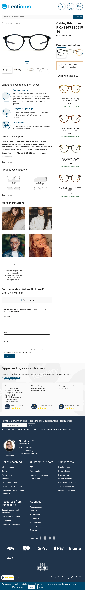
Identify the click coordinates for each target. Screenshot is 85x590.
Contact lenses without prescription (10, 511)
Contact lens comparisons (11, 524)
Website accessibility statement (13, 486)
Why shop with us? (37, 522)
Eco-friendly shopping (66, 490)
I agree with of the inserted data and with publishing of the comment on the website (23, 351)
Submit (9, 356)
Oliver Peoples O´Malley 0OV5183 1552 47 (70, 129)
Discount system (64, 475)
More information (19, 587)
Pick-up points (7, 475)
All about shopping (9, 467)
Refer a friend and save (67, 482)
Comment (8, 316)
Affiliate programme (65, 486)
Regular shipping (64, 467)
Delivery (5, 471)
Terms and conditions (10, 482)
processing (19, 350)
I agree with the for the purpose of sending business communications (37, 429)
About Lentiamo (36, 507)
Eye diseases (6, 520)
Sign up (31, 425)
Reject (41, 587)
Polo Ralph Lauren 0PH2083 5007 (70, 189)
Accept (31, 587)
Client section (35, 479)
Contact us (34, 526)
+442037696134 (25, 451)
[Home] (2, 23)
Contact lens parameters (11, 516)
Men (11, 23)
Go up (17, 577)
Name (6, 333)
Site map (33, 530)
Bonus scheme (64, 471)
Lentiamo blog (35, 518)
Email (6, 341)
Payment (5, 479)
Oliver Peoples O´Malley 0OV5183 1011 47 (70, 99)
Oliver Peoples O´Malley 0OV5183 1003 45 (70, 159)
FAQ (31, 467)
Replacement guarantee (39, 475)
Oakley (18, 23)
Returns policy (35, 471)
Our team (33, 511)
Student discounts (65, 479)
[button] (7, 70)
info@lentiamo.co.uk (26, 454)
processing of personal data (24, 429)
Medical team (35, 514)
